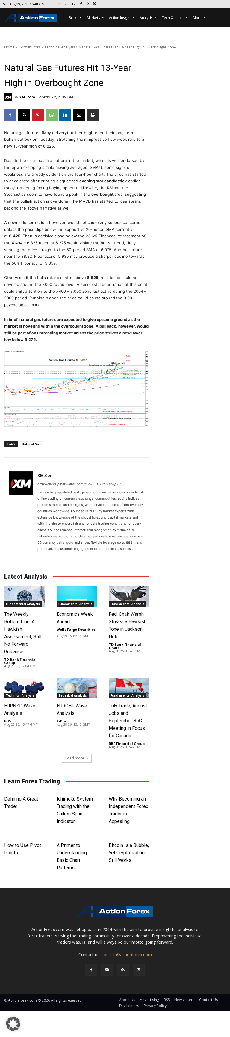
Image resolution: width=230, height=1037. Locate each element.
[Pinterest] (38, 115)
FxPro (8, 721)
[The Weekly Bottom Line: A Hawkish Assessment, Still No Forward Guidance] (24, 596)
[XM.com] (9, 97)
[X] (94, 4)
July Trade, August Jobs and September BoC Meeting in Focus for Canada (128, 721)
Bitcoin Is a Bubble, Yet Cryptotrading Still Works (129, 852)
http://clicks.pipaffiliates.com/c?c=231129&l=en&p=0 (79, 484)
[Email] (79, 115)
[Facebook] (81, 4)
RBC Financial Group (127, 743)
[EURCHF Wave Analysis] (77, 688)
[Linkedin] (65, 115)
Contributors (29, 47)
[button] (13, 1024)
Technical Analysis (59, 47)
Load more (74, 758)
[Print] (93, 115)
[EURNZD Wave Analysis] (24, 688)
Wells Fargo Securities (76, 629)
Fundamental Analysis (23, 604)
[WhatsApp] (52, 115)
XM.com (27, 97)
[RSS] (87, 4)
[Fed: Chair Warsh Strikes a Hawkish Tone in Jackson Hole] (129, 596)
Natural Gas (31, 444)
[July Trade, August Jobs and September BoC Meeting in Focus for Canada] (129, 688)
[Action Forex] (31, 17)
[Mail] (107, 970)
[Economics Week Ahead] (77, 596)
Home (9, 47)
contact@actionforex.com (127, 954)
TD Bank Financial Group (20, 661)
